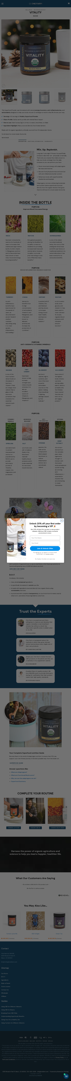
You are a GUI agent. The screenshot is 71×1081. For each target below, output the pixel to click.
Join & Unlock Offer (45, 548)
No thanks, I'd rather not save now (45, 559)
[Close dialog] (61, 520)
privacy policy (50, 554)
